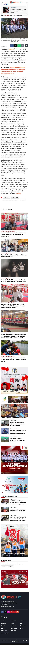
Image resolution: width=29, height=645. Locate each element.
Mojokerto (4, 566)
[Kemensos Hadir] (14, 399)
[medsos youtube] (11, 612)
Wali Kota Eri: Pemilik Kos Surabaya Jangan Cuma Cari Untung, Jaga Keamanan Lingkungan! (14, 234)
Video (2, 628)
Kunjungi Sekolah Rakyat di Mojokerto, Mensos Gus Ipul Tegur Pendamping (17, 424)
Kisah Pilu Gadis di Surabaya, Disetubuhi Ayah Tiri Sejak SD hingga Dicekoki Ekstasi (13, 280)
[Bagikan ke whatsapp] (19, 45)
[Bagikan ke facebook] (12, 45)
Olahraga (13, 630)
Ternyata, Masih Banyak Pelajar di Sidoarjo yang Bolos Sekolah (14, 255)
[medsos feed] (17, 612)
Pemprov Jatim (14, 197)
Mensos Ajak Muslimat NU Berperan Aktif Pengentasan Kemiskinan (17, 440)
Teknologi (13, 626)
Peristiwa (3, 626)
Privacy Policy (23, 640)
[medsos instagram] (8, 612)
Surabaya (4, 563)
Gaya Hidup (13, 628)
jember (11, 566)
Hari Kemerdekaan (6, 200)
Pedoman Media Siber (13, 640)
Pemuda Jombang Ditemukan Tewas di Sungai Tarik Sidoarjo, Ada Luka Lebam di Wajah (13, 359)
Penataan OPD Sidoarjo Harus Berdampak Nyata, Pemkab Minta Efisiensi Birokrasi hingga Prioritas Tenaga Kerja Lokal (13, 336)
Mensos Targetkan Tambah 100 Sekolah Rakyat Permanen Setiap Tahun (14, 418)
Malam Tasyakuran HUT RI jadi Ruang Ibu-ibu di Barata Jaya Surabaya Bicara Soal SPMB (18, 510)
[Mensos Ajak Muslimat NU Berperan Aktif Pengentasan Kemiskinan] (5, 439)
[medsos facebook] (2, 612)
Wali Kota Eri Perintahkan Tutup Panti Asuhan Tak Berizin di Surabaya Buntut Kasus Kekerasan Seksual (13, 306)
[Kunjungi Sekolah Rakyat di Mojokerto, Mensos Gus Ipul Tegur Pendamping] (5, 423)
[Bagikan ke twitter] (15, 45)
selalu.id (16, 641)
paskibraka (22, 200)
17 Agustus (15, 200)
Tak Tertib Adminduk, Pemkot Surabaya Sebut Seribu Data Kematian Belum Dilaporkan (18, 432)
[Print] (26, 45)
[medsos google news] (14, 612)
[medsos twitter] (5, 612)
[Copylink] (22, 45)
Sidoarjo (21, 563)
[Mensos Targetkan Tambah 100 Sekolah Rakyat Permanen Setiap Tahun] (14, 410)
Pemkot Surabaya (12, 563)
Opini (21, 628)
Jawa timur (7, 197)
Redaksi (18, 193)
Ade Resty (7, 15)
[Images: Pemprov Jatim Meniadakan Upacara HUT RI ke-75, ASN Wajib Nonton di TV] (14, 28)
